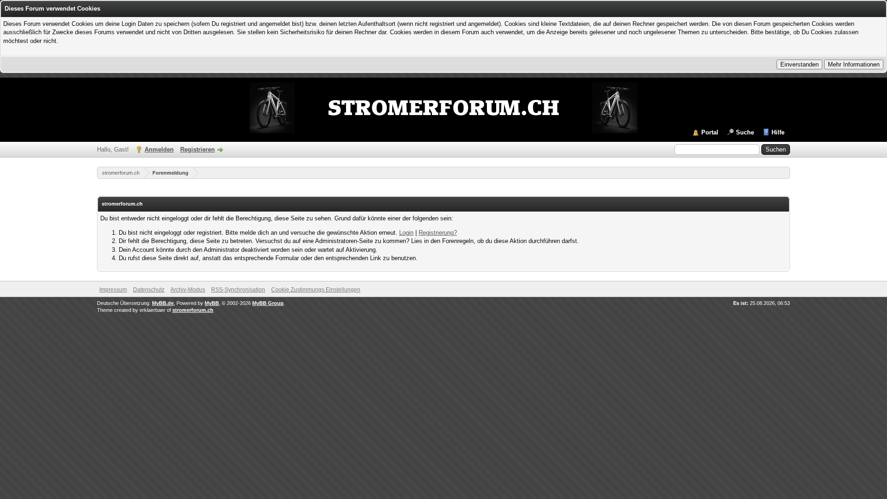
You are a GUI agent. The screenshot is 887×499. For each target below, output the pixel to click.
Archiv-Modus (187, 289)
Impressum (113, 289)
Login (406, 232)
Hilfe (778, 132)
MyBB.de (163, 303)
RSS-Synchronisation (238, 289)
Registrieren (197, 149)
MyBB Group (268, 303)
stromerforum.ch (121, 173)
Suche (745, 132)
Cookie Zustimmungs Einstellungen (315, 289)
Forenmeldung (170, 173)
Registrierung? (438, 232)
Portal (709, 132)
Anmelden (159, 149)
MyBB (212, 303)
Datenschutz (148, 289)
